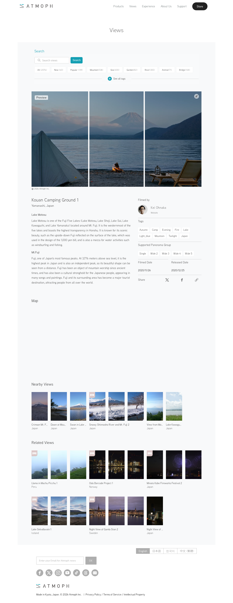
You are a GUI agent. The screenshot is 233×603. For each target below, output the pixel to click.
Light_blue (144, 236)
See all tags (119, 78)
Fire (177, 229)
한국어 (170, 551)
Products (118, 6)
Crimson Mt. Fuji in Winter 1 (40, 424)
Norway (93, 486)
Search (77, 60)
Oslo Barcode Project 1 (101, 483)
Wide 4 (177, 253)
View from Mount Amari (155, 424)
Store (200, 6)
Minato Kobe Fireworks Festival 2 (164, 483)
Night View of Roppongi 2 (155, 529)
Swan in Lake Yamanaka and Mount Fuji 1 (78, 424)
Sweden (93, 533)
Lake (185, 229)
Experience (148, 6)
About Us (166, 6)
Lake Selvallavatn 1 (41, 529)
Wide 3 (165, 253)
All (42, 69)
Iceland (35, 533)
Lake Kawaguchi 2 (174, 424)
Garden (132, 69)
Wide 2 (154, 253)
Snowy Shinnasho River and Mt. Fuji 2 (109, 424)
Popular (76, 69)
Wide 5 (188, 253)
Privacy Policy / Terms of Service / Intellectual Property (115, 594)
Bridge (184, 69)
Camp (155, 229)
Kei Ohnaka (158, 207)
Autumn (143, 229)
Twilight (173, 236)
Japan (50, 205)
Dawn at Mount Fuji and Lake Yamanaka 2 (59, 424)
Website (154, 212)
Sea (114, 69)
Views (132, 6)
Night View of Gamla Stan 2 (103, 529)
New (58, 69)
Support (182, 6)
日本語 (156, 551)
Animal (167, 69)
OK (91, 560)
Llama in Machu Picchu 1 (44, 483)
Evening (166, 229)
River (150, 69)
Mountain (96, 69)
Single (142, 253)
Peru (34, 486)
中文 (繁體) (187, 551)
